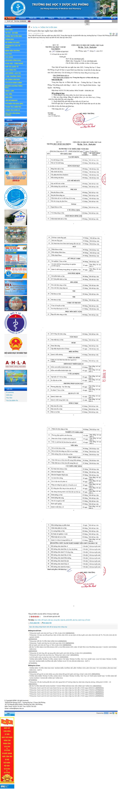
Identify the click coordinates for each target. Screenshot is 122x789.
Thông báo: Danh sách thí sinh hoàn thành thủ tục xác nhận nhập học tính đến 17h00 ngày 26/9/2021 (62, 692)
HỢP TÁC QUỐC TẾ (11, 67)
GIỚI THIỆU (9, 30)
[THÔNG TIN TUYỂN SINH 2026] (15, 279)
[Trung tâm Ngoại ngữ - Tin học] (15, 208)
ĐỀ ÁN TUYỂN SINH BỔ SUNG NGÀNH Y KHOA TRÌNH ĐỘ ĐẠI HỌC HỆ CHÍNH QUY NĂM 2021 (61, 686)
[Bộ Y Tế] (15, 333)
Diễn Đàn (9, 395)
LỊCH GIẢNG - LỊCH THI (13, 73)
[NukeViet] (106, 713)
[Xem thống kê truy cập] (9, 715)
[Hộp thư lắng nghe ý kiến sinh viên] (15, 225)
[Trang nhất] (29, 27)
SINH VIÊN (8, 97)
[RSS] (114, 18)
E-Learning (10, 392)
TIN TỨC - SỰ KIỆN (11, 33)
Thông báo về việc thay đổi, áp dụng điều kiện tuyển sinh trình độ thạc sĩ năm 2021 (56, 653)
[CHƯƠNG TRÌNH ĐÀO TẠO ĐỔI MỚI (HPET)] (15, 384)
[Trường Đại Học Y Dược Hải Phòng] (60, 8)
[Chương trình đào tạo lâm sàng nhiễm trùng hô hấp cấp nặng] (15, 185)
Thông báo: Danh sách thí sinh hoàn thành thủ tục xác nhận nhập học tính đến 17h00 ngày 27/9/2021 (62, 690)
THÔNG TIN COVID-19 (12, 110)
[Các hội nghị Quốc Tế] (15, 242)
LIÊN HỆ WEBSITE (11, 100)
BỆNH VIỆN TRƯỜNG (12, 50)
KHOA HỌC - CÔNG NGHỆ (14, 63)
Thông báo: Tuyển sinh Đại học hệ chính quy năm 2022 (47, 643)
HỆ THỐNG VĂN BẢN (12, 79)
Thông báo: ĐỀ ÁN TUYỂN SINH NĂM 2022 (43, 641)
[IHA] (15, 294)
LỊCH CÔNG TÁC (10, 70)
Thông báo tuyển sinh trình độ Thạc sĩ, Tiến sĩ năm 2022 (47, 633)
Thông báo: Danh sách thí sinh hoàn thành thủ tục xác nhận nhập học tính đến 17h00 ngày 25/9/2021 (62, 694)
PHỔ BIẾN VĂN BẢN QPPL (14, 104)
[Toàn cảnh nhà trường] (15, 137)
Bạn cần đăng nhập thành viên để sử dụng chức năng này (48, 627)
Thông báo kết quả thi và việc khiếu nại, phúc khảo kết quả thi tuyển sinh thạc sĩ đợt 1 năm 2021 (60, 674)
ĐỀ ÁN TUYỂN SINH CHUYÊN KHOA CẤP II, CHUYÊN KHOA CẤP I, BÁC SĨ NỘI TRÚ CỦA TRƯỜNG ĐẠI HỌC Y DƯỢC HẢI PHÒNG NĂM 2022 (73, 648)
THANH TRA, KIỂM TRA (13, 107)
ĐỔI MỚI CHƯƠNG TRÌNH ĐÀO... (14, 86)
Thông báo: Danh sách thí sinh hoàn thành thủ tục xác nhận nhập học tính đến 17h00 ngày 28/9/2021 (62, 688)
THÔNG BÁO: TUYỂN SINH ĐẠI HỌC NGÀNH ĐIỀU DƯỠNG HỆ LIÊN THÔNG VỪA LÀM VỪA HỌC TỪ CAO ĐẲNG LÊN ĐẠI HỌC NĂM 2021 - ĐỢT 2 (73, 669)
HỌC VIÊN (8, 94)
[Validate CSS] (116, 713)
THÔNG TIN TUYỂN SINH (13, 36)
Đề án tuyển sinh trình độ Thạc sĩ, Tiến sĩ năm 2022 (46, 645)
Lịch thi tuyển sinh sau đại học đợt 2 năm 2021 (44, 657)
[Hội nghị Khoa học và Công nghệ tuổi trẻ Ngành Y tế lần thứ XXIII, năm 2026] (15, 169)
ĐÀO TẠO (8, 54)
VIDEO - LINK (9, 91)
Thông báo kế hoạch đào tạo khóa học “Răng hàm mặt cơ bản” (49, 655)
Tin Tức (35, 27)
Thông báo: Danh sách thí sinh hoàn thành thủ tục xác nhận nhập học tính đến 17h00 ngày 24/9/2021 (62, 696)
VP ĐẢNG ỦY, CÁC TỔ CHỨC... (12, 46)
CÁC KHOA (9, 57)
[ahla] (15, 369)
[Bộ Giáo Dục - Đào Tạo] (15, 356)
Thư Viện (9, 398)
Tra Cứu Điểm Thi (12, 400)
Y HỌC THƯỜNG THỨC (13, 76)
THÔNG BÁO (9, 39)
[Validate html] (113, 713)
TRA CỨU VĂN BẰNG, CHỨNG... (12, 114)
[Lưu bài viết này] (117, 34)
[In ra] (113, 34)
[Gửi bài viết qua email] (110, 34)
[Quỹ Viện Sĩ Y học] (15, 310)
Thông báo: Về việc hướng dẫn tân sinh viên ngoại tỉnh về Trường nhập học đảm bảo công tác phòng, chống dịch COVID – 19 (70, 682)
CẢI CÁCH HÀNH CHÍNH (13, 83)
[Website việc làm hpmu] (15, 153)
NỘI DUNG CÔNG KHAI (13, 60)
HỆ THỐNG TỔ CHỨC (12, 42)
